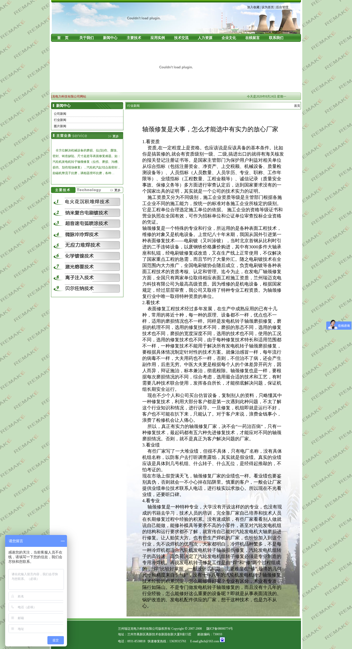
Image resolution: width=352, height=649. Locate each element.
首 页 (63, 38)
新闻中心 (110, 38)
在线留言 (252, 38)
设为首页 (268, 7)
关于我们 (86, 38)
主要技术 (134, 38)
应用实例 (157, 38)
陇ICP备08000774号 (219, 628)
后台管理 (282, 7)
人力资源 (205, 38)
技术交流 (181, 38)
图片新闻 (60, 126)
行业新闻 (60, 120)
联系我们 (276, 38)
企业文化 (229, 38)
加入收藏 (253, 7)
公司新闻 (60, 114)
